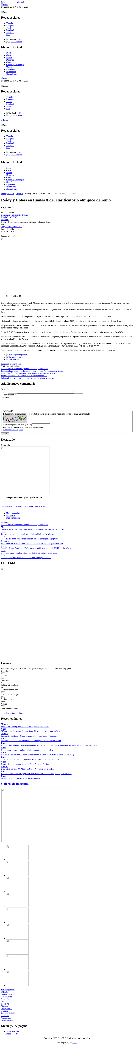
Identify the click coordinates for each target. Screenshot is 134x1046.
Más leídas (10, 515)
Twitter (9, 28)
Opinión (9, 67)
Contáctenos (11, 74)
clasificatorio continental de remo (14, 215)
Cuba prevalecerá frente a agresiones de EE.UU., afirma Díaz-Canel (29, 553)
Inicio (8, 53)
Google (19, 364)
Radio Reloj (6, 1004)
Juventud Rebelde (8, 1013)
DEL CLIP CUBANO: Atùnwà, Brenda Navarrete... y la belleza (27, 769)
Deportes (10, 60)
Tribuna (4, 1001)
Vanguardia (5, 1006)
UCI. (74, 1043)
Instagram (10, 25)
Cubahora (5, 1015)
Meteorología (6, 994)
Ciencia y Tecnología (15, 64)
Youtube (9, 23)
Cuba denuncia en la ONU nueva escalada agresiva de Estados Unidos (30, 759)
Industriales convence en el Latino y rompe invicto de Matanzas (27, 378)
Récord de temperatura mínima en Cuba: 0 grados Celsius (25, 764)
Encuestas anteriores (14, 713)
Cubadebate (6, 999)
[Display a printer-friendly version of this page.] (16, 355)
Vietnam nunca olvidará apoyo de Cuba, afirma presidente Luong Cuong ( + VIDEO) (36, 773)
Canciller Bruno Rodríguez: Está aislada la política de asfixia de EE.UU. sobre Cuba (36, 548)
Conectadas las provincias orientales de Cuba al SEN (23, 506)
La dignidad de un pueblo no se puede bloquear (20, 778)
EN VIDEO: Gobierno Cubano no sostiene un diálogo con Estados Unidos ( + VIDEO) (37, 755)
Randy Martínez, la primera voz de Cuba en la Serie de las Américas (29, 373)
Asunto (4, 392)
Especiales (10, 69)
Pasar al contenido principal (12, 2)
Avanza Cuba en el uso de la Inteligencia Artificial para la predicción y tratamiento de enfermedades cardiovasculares (49, 745)
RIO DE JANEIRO (9, 217)
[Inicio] (4, 4)
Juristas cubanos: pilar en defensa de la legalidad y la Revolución (27, 534)
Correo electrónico (9, 395)
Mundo (9, 57)
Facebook (10, 30)
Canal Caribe (6, 997)
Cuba (8, 55)
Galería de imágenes (15, 783)
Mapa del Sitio (12, 1034)
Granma (4, 1011)
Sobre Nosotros (12, 1031)
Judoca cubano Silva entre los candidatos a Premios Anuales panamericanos (32, 371)
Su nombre (6, 389)
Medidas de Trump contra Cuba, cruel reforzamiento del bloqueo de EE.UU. (32, 529)
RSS (8, 35)
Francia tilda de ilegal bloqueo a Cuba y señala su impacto (25, 726)
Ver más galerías (8, 990)
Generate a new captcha (13, 430)
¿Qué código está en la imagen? (17, 425)
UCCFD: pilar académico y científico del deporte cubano (24, 368)
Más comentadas (13, 518)
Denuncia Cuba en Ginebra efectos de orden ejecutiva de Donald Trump (31, 740)
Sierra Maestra (7, 1020)
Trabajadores (6, 1008)
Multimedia (11, 72)
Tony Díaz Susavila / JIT (11, 227)
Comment (6, 397)
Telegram (10, 32)
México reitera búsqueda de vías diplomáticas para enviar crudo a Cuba (30, 731)
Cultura (9, 62)
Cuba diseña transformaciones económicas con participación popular (29, 539)
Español (18, 42)
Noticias (10, 193)
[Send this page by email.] (14, 357)
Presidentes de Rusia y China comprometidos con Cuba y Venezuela (29, 736)
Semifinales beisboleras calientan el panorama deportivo (24, 376)
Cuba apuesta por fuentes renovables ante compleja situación (26, 557)
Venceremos (6, 1018)
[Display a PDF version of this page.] (12, 359)
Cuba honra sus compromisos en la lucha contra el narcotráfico (27, 750)
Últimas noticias (12, 513)
